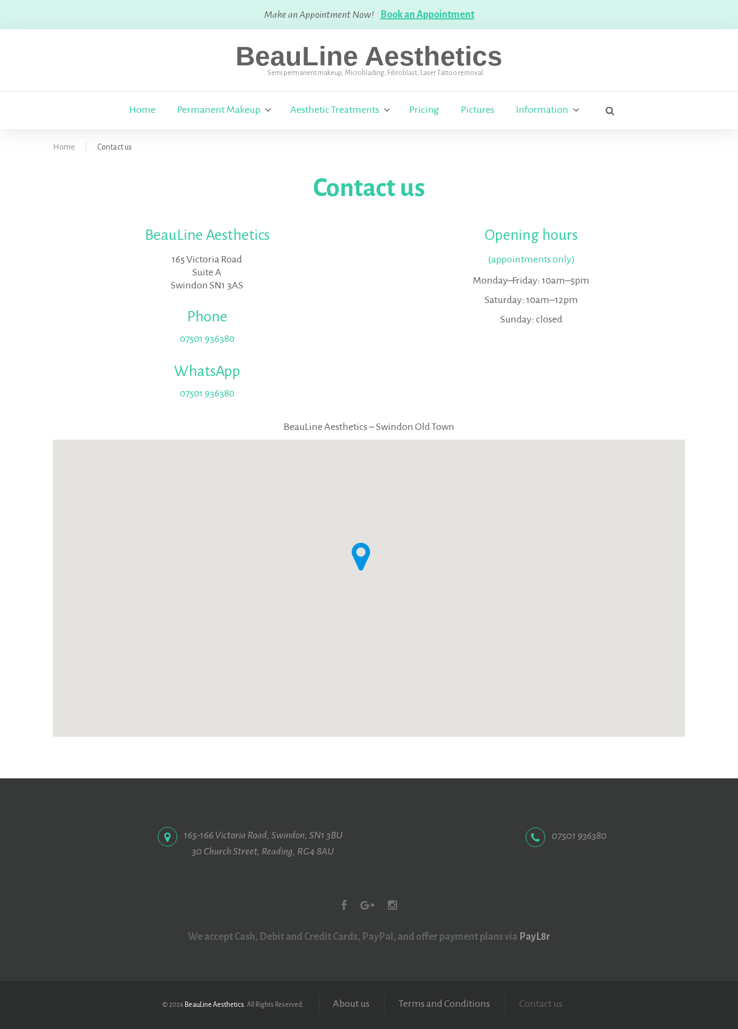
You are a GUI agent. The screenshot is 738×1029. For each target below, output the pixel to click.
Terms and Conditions (444, 1003)
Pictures (477, 109)
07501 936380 (207, 338)
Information (542, 109)
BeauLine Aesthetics (369, 56)
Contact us (540, 1003)
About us (351, 1003)
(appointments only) (531, 259)
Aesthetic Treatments (334, 109)
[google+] (367, 905)
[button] (361, 556)
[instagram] (392, 905)
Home (142, 109)
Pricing (424, 109)
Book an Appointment (427, 14)
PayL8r (534, 936)
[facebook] (344, 905)
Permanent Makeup (218, 109)
